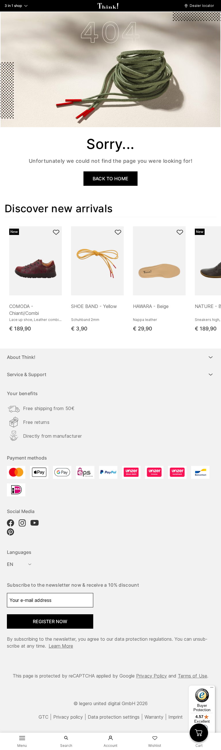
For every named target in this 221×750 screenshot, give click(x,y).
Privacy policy (68, 717)
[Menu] (211, 688)
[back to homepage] (108, 5)
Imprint (175, 717)
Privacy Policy (151, 676)
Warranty (153, 717)
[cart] (198, 732)
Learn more (61, 646)
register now (50, 621)
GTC (43, 717)
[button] (201, 6)
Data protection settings (114, 717)
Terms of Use (192, 676)
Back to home (111, 178)
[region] (113, 277)
